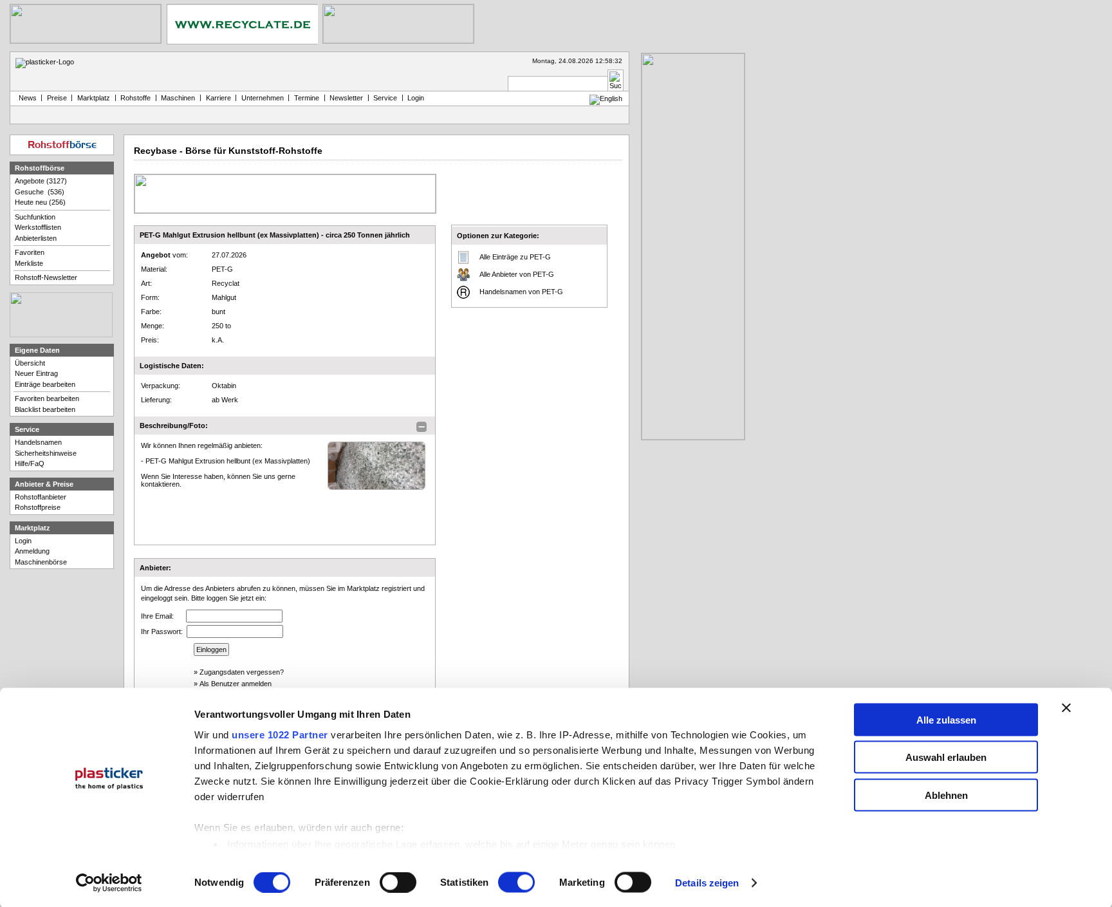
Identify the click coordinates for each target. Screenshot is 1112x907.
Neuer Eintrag (36, 373)
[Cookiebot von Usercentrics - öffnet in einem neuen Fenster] (109, 883)
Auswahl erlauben (946, 757)
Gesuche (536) (39, 192)
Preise (57, 98)
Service (385, 98)
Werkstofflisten (38, 227)
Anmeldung (32, 551)
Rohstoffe (135, 98)
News (26, 98)
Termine (306, 98)
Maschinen (178, 98)
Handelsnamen (38, 442)
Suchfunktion (35, 217)
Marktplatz (93, 98)
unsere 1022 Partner (280, 734)
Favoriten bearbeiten (47, 398)
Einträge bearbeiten (45, 384)
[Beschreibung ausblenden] (421, 427)
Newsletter (346, 98)
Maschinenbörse (41, 562)
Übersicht (30, 363)
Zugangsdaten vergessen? (241, 672)
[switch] (398, 882)
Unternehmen (262, 98)
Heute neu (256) (40, 202)
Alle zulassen (946, 719)
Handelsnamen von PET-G (521, 291)
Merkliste (29, 263)
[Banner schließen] (1066, 707)
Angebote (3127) (41, 181)
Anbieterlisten (36, 238)
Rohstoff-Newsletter (46, 277)
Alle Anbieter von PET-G (516, 274)
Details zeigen (707, 882)
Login (23, 541)
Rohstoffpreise (37, 507)
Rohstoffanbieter (40, 497)
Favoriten (29, 252)
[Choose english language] (605, 98)
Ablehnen (946, 794)
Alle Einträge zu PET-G (515, 257)
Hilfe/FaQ (29, 463)
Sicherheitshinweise (46, 453)
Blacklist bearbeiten (45, 409)
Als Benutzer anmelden (235, 683)
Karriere (218, 98)
